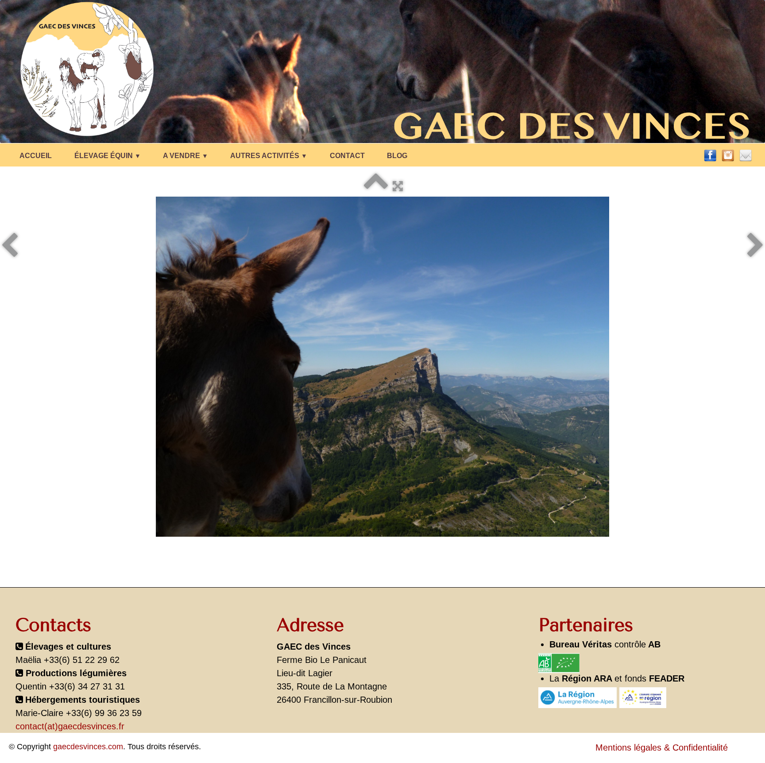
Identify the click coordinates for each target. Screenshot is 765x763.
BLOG (397, 155)
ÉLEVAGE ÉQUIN (107, 155)
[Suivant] (755, 246)
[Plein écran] (398, 186)
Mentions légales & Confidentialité (661, 747)
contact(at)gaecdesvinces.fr (69, 726)
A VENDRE (185, 155)
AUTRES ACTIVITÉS (268, 155)
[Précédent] (9, 246)
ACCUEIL (35, 155)
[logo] (371, 70)
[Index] (376, 186)
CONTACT (347, 155)
